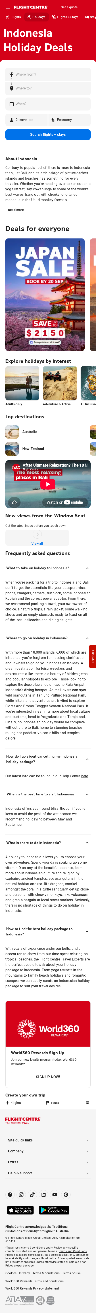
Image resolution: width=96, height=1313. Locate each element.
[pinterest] (66, 1194)
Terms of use (71, 1273)
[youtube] (54, 1194)
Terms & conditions (46, 1273)
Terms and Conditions (73, 1251)
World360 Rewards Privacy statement (32, 1288)
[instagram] (21, 1194)
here (84, 776)
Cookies (11, 1273)
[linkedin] (43, 1194)
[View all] (37, 534)
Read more (16, 210)
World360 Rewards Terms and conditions (34, 1281)
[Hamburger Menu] (8, 7)
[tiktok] (32, 1194)
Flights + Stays (67, 17)
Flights (16, 17)
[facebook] (10, 1194)
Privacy (24, 1273)
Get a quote (69, 7)
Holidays (38, 17)
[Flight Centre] (30, 7)
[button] (92, 656)
